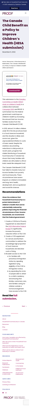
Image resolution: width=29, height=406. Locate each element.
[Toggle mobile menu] (26, 13)
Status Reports (7, 360)
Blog (3, 327)
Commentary (20, 363)
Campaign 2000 (8, 109)
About (4, 319)
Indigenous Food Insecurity (21, 369)
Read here (14, 8)
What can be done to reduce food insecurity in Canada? (12, 350)
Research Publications (6, 363)
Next (23, 306)
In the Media (19, 366)
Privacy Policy (6, 382)
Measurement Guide (20, 359)
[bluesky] (3, 392)
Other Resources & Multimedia (7, 373)
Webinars (5, 370)
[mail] (6, 392)
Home (4, 61)
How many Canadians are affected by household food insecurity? (13, 338)
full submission (9, 297)
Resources (10, 61)
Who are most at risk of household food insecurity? (14, 342)
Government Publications (19, 373)
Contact (5, 330)
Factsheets (5, 367)
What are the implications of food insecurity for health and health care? (13, 346)
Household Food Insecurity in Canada (13, 321)
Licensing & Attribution (9, 384)
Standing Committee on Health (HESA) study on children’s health (13, 101)
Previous (7, 306)
